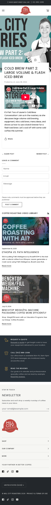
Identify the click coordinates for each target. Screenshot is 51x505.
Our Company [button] (8, 449)
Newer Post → (43, 154)
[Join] (45, 409)
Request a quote (17, 342)
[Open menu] (5, 10)
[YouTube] (17, 471)
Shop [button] (4, 441)
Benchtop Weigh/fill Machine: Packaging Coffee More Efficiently (24, 311)
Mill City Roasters (12, 493)
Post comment (12, 204)
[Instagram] (12, 471)
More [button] (4, 456)
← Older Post (8, 154)
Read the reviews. (18, 377)
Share (10, 139)
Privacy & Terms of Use (37, 493)
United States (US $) (13, 485)
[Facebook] (3, 471)
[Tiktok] (8, 471)
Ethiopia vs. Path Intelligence (20, 252)
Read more (6, 266)
